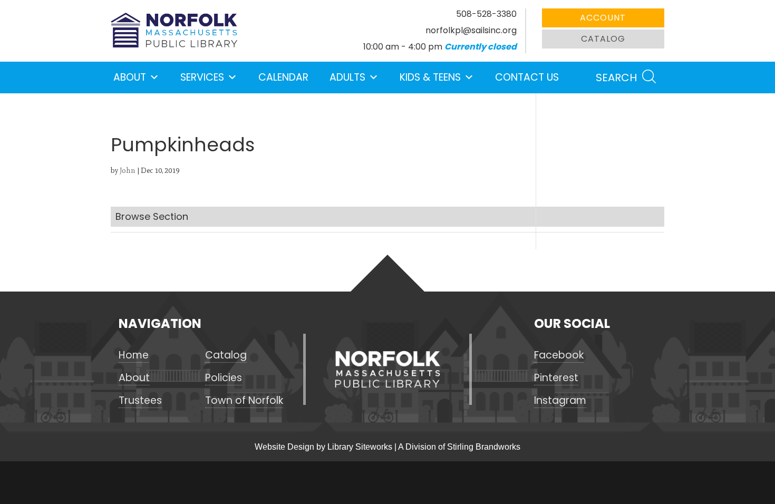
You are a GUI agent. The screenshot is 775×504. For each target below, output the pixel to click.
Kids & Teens (430, 77)
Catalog (603, 39)
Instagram (560, 401)
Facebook (559, 355)
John (127, 170)
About (129, 77)
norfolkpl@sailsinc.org (471, 30)
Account (603, 18)
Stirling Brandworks (483, 446)
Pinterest (556, 378)
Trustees (140, 401)
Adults (347, 77)
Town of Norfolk (244, 401)
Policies (223, 378)
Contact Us (527, 77)
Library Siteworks (359, 446)
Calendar (283, 77)
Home (134, 355)
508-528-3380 (486, 14)
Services (202, 77)
